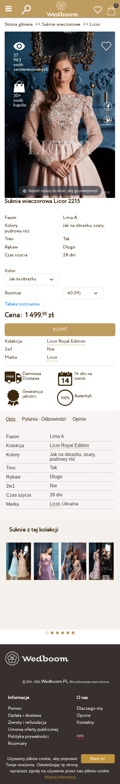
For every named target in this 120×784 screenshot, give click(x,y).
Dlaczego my (90, 708)
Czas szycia (16, 255)
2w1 (8, 349)
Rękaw (11, 247)
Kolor (10, 271)
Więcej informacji (60, 777)
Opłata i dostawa (24, 715)
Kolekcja (13, 341)
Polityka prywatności (28, 736)
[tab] (13, 420)
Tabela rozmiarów (22, 304)
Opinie (84, 715)
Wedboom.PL (54, 681)
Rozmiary (17, 743)
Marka (11, 357)
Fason (10, 217)
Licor (52, 357)
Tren (9, 239)
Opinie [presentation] (79, 419)
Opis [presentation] (10, 419)
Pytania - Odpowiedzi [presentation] (44, 419)
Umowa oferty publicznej (33, 729)
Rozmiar (13, 293)
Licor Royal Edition (66, 341)
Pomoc (15, 708)
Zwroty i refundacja (27, 722)
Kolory (11, 225)
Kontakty (85, 722)
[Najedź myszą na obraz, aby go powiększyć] (60, 114)
